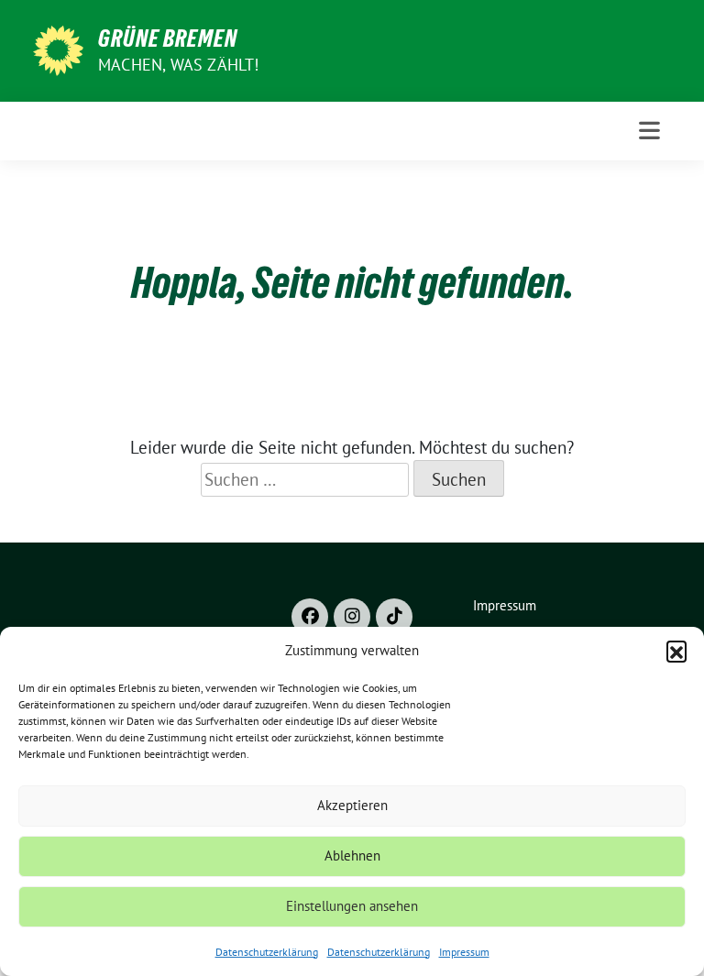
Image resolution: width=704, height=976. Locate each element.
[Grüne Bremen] (58, 49)
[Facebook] (310, 616)
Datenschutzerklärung (266, 952)
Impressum (464, 952)
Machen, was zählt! (178, 64)
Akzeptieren (352, 805)
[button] (676, 651)
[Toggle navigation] (649, 131)
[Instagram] (352, 616)
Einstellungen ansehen (352, 906)
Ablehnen (352, 855)
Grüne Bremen (167, 38)
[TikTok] (394, 616)
